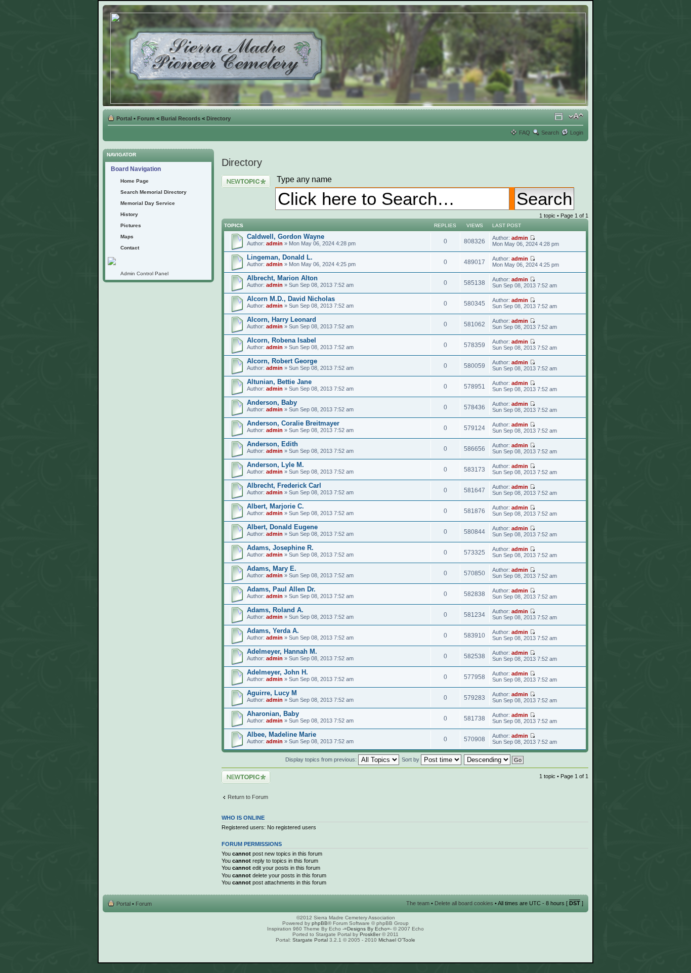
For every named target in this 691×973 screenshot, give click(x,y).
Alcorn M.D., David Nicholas (291, 299)
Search (550, 133)
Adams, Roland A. (275, 610)
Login (576, 133)
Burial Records (180, 118)
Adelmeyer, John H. (277, 672)
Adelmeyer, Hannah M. (282, 651)
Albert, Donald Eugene (282, 527)
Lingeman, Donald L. (280, 257)
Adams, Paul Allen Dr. (281, 589)
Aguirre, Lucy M (272, 693)
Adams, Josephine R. (280, 548)
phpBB (320, 923)
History (129, 214)
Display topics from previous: (321, 759)
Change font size (576, 116)
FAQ (524, 133)
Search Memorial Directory (153, 192)
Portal (124, 118)
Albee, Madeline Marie (281, 734)
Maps (127, 236)
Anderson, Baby (272, 402)
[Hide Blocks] (106, 146)
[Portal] (348, 56)
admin (274, 243)
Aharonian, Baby (273, 713)
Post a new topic (242, 178)
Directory (218, 118)
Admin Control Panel (144, 273)
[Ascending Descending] (494, 759)
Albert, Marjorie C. (275, 506)
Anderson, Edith (272, 444)
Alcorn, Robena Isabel (281, 340)
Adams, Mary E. (271, 568)
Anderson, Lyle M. (275, 465)
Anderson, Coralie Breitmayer (293, 423)
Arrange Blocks (558, 116)
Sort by (411, 759)
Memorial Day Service (147, 203)
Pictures (130, 225)
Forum (146, 118)
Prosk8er (370, 934)
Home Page (134, 181)
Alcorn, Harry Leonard (281, 319)
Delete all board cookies (464, 903)
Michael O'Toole (396, 940)
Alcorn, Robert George (282, 361)
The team (417, 903)
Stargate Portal (310, 940)
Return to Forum (248, 797)
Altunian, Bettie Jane (279, 382)
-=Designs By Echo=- (367, 929)
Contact (129, 247)
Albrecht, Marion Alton (282, 278)
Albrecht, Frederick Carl (284, 485)
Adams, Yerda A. (273, 630)
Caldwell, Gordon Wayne (285, 236)
